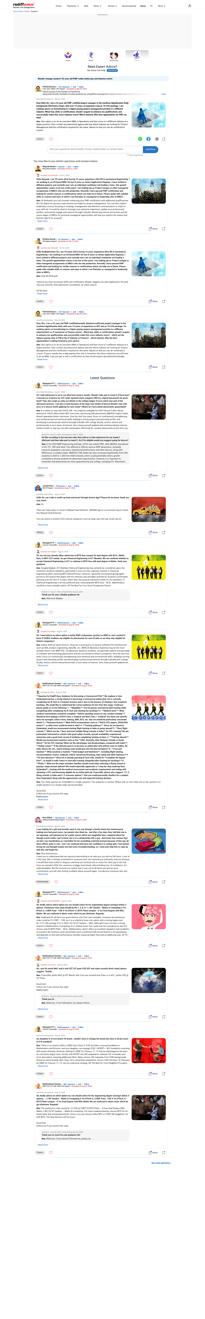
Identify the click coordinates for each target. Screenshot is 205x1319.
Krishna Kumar (49, 239)
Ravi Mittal (47, 817)
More (160, 6)
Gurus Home (18, 11)
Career (26, 11)
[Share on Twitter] (157, 139)
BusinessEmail (129, 6)
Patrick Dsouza (49, 87)
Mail (86, 6)
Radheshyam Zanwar (52, 683)
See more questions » (161, 1163)
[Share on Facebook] (148, 139)
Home (58, 6)
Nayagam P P (48, 383)
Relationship (114, 60)
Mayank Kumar (49, 166)
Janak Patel (48, 486)
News (96, 6)
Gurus (143, 6)
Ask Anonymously (136, 155)
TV (151, 6)
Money (111, 6)
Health (68, 60)
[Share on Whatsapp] (140, 139)
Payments (71, 6)
